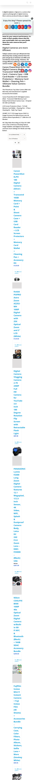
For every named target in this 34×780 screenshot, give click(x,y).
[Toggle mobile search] (27, 2)
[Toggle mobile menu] (31, 2)
